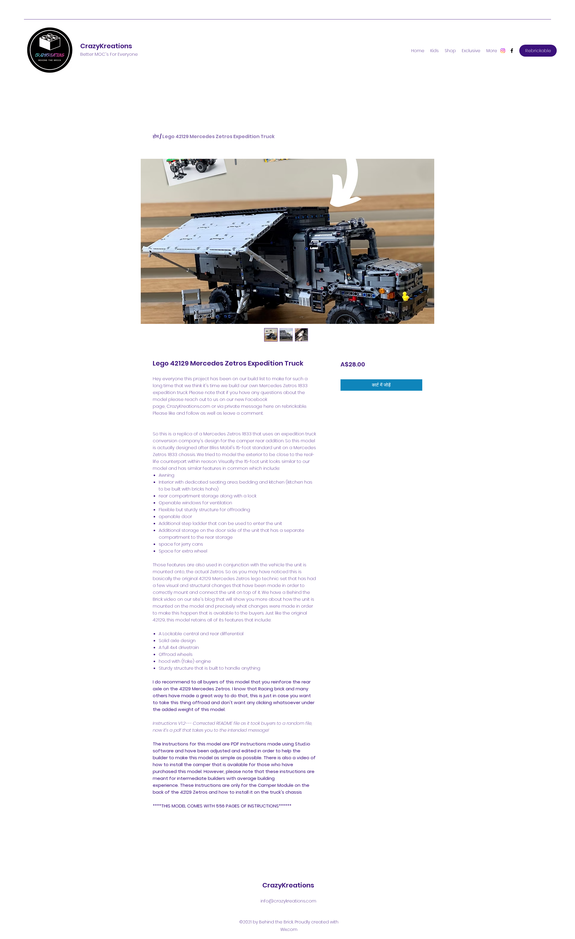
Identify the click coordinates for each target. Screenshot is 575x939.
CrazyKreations (106, 46)
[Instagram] (503, 51)
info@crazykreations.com (288, 901)
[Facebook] (512, 51)
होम (156, 136)
